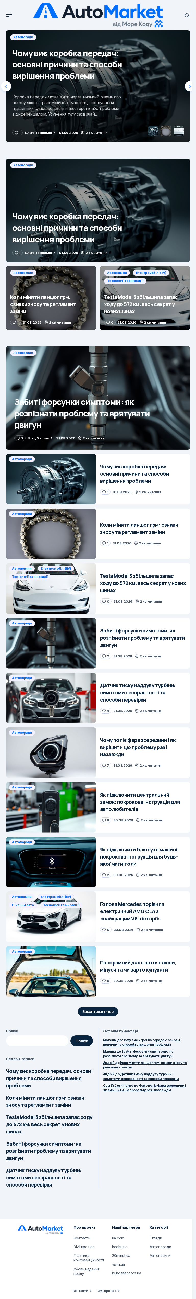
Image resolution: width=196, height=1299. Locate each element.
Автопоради (23, 37)
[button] (9, 15)
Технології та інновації (125, 281)
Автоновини (117, 272)
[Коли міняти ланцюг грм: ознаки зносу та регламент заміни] (98, 86)
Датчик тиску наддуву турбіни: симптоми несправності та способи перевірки (44, 1177)
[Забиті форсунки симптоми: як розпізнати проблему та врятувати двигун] (98, 398)
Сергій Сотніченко (118, 1085)
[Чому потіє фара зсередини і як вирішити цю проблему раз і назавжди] (51, 752)
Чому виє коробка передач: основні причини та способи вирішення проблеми (49, 1078)
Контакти (80, 1291)
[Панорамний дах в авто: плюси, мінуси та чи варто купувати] (51, 971)
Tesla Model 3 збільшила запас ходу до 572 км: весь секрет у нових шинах (49, 1124)
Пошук (12, 1031)
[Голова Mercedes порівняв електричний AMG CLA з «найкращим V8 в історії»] (51, 916)
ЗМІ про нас (106, 1291)
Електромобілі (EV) (151, 272)
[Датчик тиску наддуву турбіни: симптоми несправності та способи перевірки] (51, 698)
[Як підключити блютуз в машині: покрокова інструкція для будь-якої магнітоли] (51, 862)
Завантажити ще (98, 1011)
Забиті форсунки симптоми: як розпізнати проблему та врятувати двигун (48, 1150)
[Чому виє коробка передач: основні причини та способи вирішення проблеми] (98, 210)
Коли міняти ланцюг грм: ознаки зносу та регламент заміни (45, 1101)
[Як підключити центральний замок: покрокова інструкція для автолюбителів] (51, 807)
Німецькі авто (23, 905)
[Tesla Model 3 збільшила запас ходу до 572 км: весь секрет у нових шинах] (145, 298)
